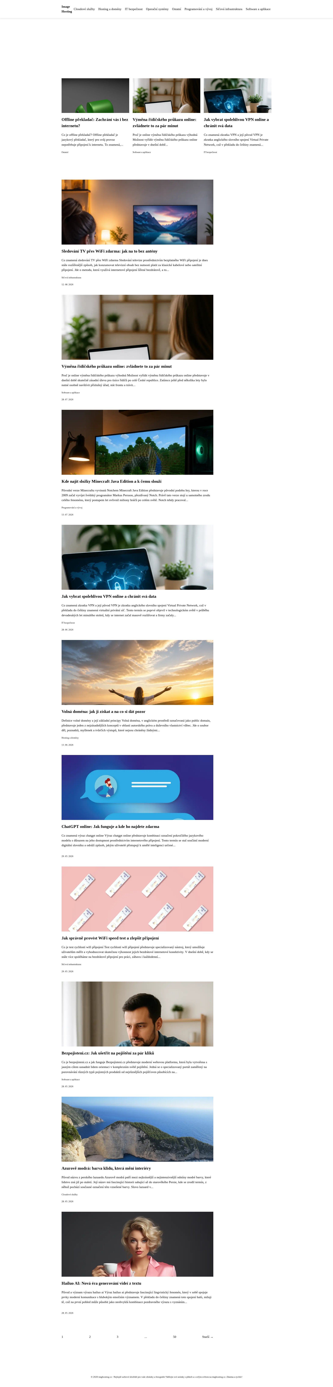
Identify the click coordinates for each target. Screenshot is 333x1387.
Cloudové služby (84, 9)
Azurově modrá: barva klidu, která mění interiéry (106, 1168)
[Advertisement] (166, 44)
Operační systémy (157, 9)
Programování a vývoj (198, 9)
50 (174, 1337)
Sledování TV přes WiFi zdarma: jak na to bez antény (109, 251)
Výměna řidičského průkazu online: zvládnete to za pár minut (117, 366)
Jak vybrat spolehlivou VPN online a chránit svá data (109, 596)
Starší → (207, 1337)
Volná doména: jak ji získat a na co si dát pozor (104, 711)
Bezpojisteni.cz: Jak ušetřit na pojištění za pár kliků (108, 1053)
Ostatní (176, 9)
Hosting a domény (109, 9)
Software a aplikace (258, 9)
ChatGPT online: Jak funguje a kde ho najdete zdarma (110, 826)
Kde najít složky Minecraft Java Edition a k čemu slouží (111, 481)
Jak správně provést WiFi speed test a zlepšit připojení (110, 938)
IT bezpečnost (134, 9)
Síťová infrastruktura (229, 9)
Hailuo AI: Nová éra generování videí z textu (101, 1283)
